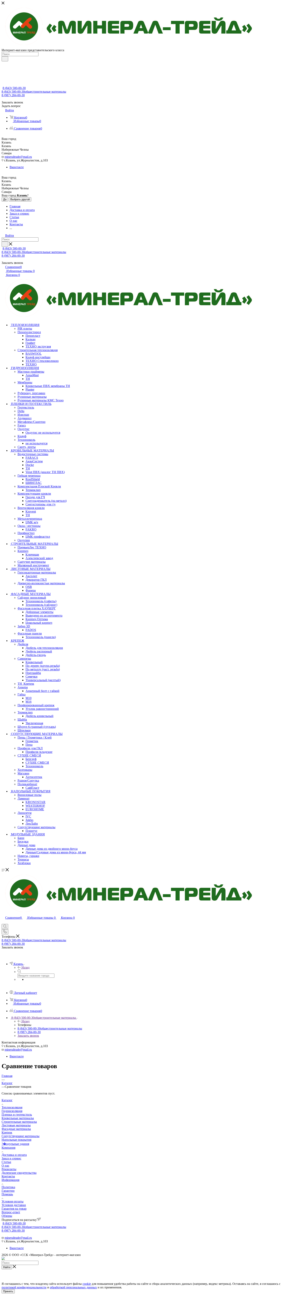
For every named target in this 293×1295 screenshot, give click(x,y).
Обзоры (7, 1215)
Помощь (7, 1194)
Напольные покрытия (16, 1139)
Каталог (7, 1100)
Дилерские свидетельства (19, 1172)
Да (4, 199)
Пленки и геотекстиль (17, 1114)
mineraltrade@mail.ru (18, 156)
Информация (10, 1180)
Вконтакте (17, 167)
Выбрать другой (20, 199)
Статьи (6, 1162)
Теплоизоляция (12, 1107)
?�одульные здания (15, 1144)
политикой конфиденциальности (24, 1287)
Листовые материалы (16, 1125)
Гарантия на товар (14, 1208)
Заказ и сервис (11, 1158)
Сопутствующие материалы (20, 1136)
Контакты (8, 1176)
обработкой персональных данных (73, 1287)
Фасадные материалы (16, 1129)
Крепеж (7, 1132)
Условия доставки (14, 1205)
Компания (8, 1147)
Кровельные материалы (18, 1118)
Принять (8, 1291)
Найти (6, 1267)
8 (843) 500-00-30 (14, 88)
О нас (5, 1165)
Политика (8, 1187)
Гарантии (8, 1190)
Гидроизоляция (12, 1111)
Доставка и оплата (14, 1154)
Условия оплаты (13, 1201)
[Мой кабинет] (3, 922)
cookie (87, 1283)
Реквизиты (9, 1169)
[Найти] (5, 58)
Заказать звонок (28, 1035)
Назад (25, 967)
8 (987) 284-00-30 (13, 95)
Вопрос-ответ (11, 1212)
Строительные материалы (19, 1121)
